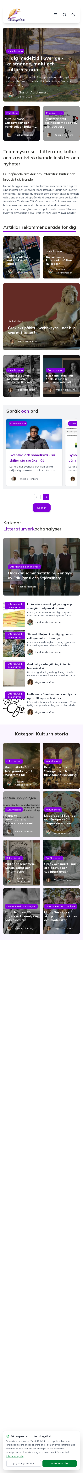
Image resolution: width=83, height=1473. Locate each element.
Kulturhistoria (15, 51)
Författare (12, 113)
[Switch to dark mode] (73, 14)
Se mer (41, 507)
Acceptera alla (59, 1463)
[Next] (46, 497)
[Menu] (55, 15)
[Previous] (37, 497)
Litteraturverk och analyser (21, 250)
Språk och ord (18, 423)
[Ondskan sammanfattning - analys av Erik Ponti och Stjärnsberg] (41, 567)
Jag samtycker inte (23, 1463)
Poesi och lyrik (54, 113)
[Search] (64, 15)
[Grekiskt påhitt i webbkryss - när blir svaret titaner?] (41, 316)
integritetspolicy (15, 1456)
